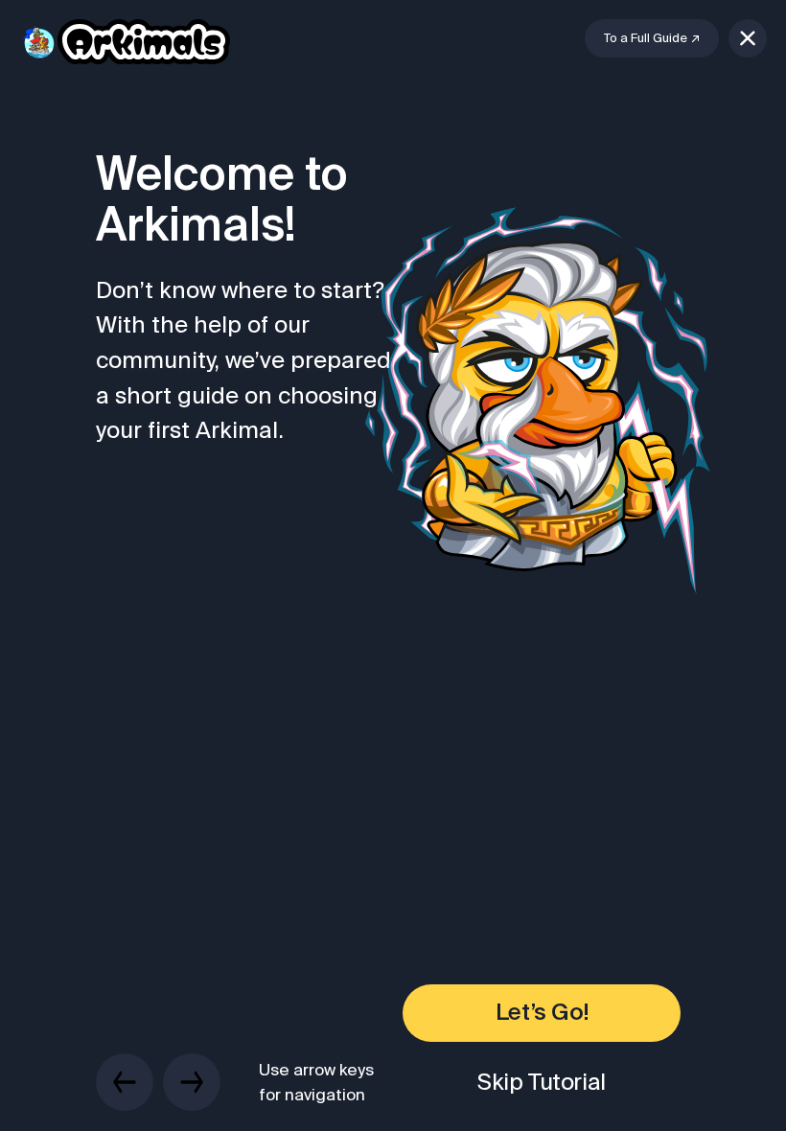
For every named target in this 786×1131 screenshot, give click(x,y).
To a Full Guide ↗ (652, 38)
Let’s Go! (542, 1013)
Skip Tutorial (541, 1082)
